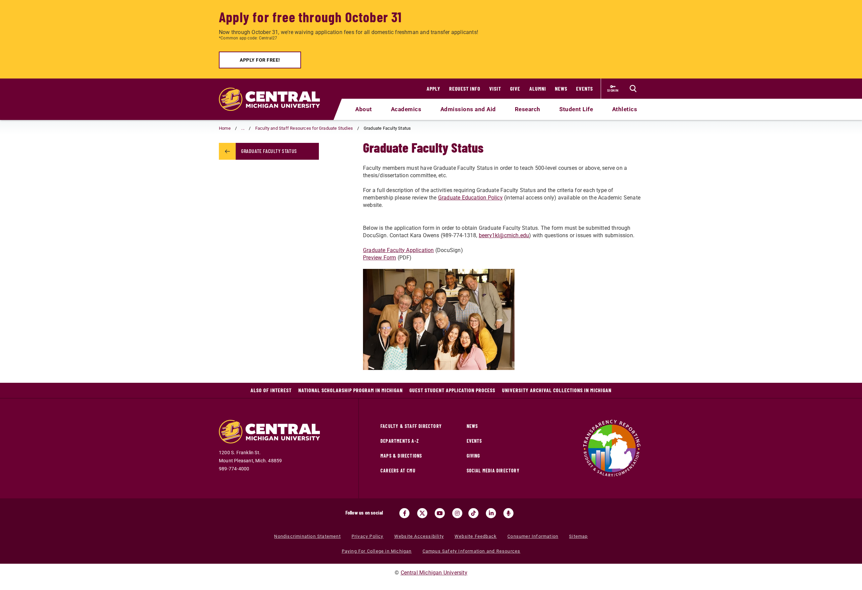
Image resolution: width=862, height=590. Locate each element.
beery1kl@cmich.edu (504, 235)
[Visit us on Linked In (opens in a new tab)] (491, 513)
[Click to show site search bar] (633, 89)
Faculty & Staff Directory (411, 426)
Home (225, 128)
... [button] (242, 128)
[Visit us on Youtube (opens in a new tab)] (439, 513)
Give (515, 88)
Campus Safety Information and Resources (472, 551)
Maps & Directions (401, 456)
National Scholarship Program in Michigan (350, 390)
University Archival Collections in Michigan (556, 390)
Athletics (624, 109)
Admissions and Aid (468, 109)
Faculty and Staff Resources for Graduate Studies (304, 128)
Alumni (537, 88)
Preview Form (379, 257)
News (561, 88)
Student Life (576, 109)
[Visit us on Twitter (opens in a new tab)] (422, 513)
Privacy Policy (368, 536)
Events (584, 88)
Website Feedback (476, 536)
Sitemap (578, 536)
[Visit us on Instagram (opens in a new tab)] (457, 513)
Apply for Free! (260, 60)
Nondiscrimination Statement (307, 536)
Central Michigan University (434, 572)
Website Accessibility (419, 536)
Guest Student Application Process (452, 390)
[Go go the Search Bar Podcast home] (508, 513)
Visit (495, 88)
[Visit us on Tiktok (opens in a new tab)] (473, 513)
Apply (433, 88)
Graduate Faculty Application (398, 250)
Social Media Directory (493, 470)
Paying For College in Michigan (377, 551)
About (363, 109)
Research (527, 109)
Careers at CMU (398, 470)
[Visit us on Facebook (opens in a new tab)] (404, 513)
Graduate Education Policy (470, 197)
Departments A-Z (399, 441)
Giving (473, 456)
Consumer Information (532, 536)
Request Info (464, 88)
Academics (406, 109)
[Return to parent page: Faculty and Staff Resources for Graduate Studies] (227, 151)
